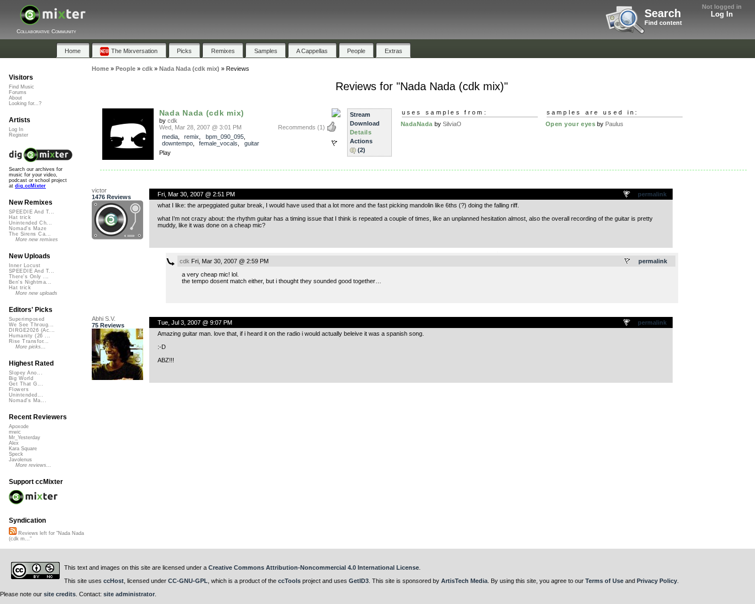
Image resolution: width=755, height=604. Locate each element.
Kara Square (23, 448)
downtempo (177, 143)
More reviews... (33, 465)
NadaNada (417, 124)
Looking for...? (25, 103)
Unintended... (26, 395)
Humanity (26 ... (29, 336)
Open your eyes (571, 124)
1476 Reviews (111, 197)
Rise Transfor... (29, 341)
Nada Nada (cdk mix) (202, 112)
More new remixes (36, 239)
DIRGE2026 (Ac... (32, 330)
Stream (360, 114)
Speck (16, 454)
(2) (361, 150)
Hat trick (20, 217)
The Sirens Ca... (30, 234)
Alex (14, 443)
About (15, 98)
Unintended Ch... (30, 223)
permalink (652, 194)
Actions (361, 141)
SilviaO (452, 124)
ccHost (113, 580)
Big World (21, 378)
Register (18, 135)
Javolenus (20, 459)
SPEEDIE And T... (31, 212)
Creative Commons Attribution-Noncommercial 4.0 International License (313, 567)
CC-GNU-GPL (188, 580)
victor (99, 190)
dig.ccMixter (30, 186)
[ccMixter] (53, 21)
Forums (18, 92)
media (170, 136)
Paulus (614, 124)
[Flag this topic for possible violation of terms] (627, 195)
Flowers (19, 389)
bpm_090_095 (225, 136)
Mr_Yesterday (24, 437)
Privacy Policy (657, 580)
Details (361, 132)
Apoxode (19, 426)
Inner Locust (25, 265)
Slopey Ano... (26, 373)
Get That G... (26, 384)
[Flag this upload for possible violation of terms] (334, 143)
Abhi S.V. (104, 318)
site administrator (129, 594)
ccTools (289, 580)
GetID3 (359, 580)
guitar (251, 143)
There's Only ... (29, 276)
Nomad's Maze (28, 228)
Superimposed (27, 319)
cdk (172, 120)
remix (191, 136)
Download (365, 123)
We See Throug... (31, 324)
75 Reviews (108, 325)
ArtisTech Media (464, 580)
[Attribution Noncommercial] (336, 113)
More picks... (30, 347)
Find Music (21, 87)
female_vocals (218, 143)
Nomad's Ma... (27, 400)
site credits (60, 594)
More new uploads (36, 293)
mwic (15, 432)
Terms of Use (604, 580)
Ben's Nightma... (30, 282)
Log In (722, 14)
